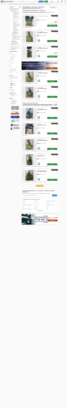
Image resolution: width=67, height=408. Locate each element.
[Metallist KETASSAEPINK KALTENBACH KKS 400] (29, 175)
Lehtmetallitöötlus (16, 33)
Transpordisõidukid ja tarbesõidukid (14, 43)
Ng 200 (47, 202)
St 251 (47, 208)
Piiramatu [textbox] (12, 81)
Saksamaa (14, 83)
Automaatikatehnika (15, 46)
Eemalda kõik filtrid (51, 12)
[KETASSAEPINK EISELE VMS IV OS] (29, 159)
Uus (12, 89)
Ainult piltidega (14, 100)
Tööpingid (14, 34)
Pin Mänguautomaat (50, 204)
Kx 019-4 (35, 202)
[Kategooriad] (14, 1)
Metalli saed (15, 10)
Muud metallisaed (16, 20)
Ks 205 (35, 200)
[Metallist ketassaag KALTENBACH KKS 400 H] (29, 144)
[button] (65, 1)
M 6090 (35, 208)
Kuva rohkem (40, 210)
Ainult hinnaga (13, 68)
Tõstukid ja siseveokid (15, 48)
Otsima (41, 1)
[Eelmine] (55, 102)
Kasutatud (13, 90)
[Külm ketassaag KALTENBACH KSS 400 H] (29, 36)
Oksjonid (13, 95)
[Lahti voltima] (40, 29)
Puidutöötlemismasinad (15, 45)
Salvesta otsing (40, 185)
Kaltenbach (13, 56)
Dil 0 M (23, 200)
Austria (13, 85)
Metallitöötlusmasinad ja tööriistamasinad (15, 9)
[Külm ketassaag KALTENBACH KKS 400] (29, 92)
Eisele (12, 58)
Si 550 (47, 206)
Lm (34, 204)
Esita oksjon (51, 68)
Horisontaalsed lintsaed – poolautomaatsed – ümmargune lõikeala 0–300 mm (16, 23)
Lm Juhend (36, 206)
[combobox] (15, 81)
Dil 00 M (23, 202)
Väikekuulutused (14, 94)
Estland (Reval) (14, 78)
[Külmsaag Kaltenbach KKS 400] (29, 21)
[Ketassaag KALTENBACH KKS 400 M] (29, 52)
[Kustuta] (38, 10)
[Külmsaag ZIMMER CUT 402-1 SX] (29, 129)
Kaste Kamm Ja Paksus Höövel (27, 208)
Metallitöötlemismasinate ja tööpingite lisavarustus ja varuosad (16, 37)
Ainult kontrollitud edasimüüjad (14, 103)
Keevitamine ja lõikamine (16, 40)
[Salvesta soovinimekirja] (56, 17)
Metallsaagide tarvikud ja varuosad (16, 17)
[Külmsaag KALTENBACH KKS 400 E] (29, 76)
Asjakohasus (53, 7)
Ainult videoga (13, 101)
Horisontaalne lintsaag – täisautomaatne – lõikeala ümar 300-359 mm (16, 29)
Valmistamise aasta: (13, 70)
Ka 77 (23, 206)
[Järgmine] (35, 21)
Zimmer (12, 59)
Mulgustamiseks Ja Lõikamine (51, 200)
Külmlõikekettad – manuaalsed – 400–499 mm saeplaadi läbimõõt (16, 13)
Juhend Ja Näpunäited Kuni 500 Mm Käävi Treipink (31, 204)
